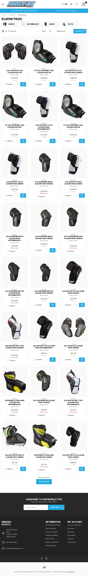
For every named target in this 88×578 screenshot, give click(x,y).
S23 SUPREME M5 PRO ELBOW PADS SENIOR (73, 237)
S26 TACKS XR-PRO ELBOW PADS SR (14, 71)
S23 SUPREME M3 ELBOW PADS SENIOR (44, 401)
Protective (12, 15)
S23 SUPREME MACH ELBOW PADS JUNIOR (44, 237)
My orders (71, 528)
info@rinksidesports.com (14, 548)
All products (72, 542)
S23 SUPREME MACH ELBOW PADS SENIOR (44, 183)
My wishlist (71, 535)
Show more (44, 482)
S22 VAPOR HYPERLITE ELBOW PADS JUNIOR (14, 456)
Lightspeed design (58, 572)
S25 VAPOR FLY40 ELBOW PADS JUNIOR (73, 456)
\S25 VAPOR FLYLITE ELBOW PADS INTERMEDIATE (44, 127)
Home (4, 15)
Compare (10, 84)
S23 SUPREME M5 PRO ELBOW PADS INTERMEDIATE (14, 293)
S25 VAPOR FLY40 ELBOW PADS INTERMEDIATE (44, 347)
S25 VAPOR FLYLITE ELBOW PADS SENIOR (73, 71)
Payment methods (52, 542)
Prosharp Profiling (52, 535)
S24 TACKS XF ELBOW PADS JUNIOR (73, 347)
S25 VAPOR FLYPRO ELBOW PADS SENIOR (73, 183)
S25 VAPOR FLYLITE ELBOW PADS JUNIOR (14, 183)
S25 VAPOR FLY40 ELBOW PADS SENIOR (73, 292)
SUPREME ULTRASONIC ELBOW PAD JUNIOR (44, 456)
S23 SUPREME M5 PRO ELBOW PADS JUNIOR (43, 292)
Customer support (52, 532)
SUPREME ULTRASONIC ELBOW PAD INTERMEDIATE (15, 402)
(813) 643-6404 (11, 542)
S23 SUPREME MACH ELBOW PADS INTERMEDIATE (14, 238)
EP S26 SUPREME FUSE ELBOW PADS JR (73, 126)
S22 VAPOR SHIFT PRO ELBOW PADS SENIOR (14, 347)
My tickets (71, 532)
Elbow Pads (22, 15)
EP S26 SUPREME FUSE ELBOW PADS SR (44, 71)
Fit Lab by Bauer (51, 546)
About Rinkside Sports (53, 525)
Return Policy (50, 539)
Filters (78, 31)
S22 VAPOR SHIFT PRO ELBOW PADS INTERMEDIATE (73, 402)
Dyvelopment (70, 572)
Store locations (51, 528)
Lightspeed (47, 572)
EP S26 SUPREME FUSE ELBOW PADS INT (14, 126)
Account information (74, 525)
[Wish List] (77, 4)
